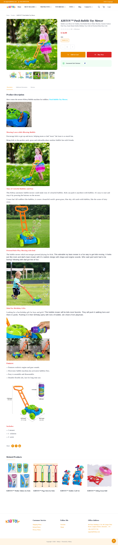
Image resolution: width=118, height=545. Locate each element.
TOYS (71, 7)
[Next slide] (54, 44)
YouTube (62, 524)
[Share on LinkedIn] (19, 446)
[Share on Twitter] (16, 446)
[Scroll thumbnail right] (53, 75)
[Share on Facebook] (12, 446)
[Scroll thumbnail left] (10, 75)
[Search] (99, 7)
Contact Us (88, 7)
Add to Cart (75, 55)
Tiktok (62, 527)
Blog (79, 7)
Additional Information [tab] (21, 87)
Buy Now (101, 55)
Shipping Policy (37, 524)
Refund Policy (37, 527)
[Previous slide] (9, 44)
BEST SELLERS (30, 7)
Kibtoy (58, 541)
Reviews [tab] (33, 87)
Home (19, 7)
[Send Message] (114, 541)
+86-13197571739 (24, 1)
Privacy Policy (37, 529)
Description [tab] (9, 87)
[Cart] (103, 7)
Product (13, 15)
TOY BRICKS (59, 7)
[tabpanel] (59, 270)
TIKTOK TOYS (45, 7)
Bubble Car (65, 40)
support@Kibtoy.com (94, 532)
